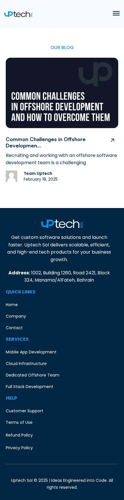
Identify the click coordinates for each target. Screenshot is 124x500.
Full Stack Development (29, 386)
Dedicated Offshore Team (32, 375)
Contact (14, 328)
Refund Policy (19, 435)
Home (12, 305)
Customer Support (24, 411)
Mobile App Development (31, 352)
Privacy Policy (19, 448)
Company (16, 316)
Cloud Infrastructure (26, 363)
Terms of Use (19, 422)
